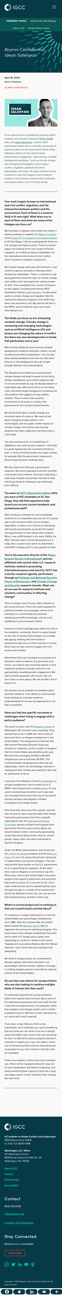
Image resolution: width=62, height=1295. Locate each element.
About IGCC (11, 1168)
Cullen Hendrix (33, 292)
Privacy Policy (12, 1179)
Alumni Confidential (16, 87)
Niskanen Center (43, 726)
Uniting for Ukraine (18, 853)
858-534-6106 (13, 1206)
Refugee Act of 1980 (34, 926)
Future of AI (18, 28)
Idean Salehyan (13, 81)
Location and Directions (19, 1223)
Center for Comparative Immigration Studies (34, 238)
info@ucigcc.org (14, 1214)
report (44, 788)
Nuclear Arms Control (38, 28)
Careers (9, 1174)
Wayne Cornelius (47, 234)
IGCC (15, 7)
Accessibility (11, 1185)
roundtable (47, 781)
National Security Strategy (43, 21)
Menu (54, 7)
